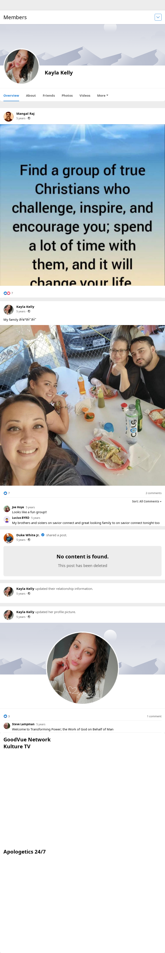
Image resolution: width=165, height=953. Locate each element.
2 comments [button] (154, 493)
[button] (8, 293)
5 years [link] (20, 118)
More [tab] (101, 95)
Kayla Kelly (25, 306)
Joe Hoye (18, 507)
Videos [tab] (84, 95)
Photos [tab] (67, 95)
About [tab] (31, 95)
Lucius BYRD (20, 518)
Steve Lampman (23, 724)
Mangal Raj (25, 113)
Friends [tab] (49, 95)
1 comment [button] (154, 716)
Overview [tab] (11, 95)
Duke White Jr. (28, 535)
